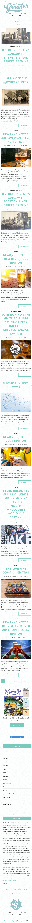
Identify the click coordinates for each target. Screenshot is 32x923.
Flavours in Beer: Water (16, 385)
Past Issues (18, 889)
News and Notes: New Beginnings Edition (16, 259)
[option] (16, 48)
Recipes (5, 790)
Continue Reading (24, 125)
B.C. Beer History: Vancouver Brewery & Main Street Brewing (16, 55)
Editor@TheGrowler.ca (9, 880)
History (16, 75)
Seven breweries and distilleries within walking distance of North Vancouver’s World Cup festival (16, 504)
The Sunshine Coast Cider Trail (16, 571)
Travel (4, 801)
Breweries (6, 765)
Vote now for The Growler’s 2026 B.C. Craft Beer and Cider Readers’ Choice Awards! (16, 324)
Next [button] (28, 30)
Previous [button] (3, 30)
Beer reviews (6, 762)
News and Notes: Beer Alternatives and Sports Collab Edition (16, 628)
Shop (26, 889)
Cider (16, 565)
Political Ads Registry (10, 921)
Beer (4, 755)
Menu (16, 21)
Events (4, 772)
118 (19, 681)
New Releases (7, 783)
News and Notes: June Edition (16, 439)
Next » (24, 681)
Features (16, 380)
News (16, 130)
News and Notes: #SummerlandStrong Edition (16, 138)
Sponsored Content (8, 794)
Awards (5, 751)
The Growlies (16, 311)
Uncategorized (16, 46)
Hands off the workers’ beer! (16, 80)
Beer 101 (5, 758)
